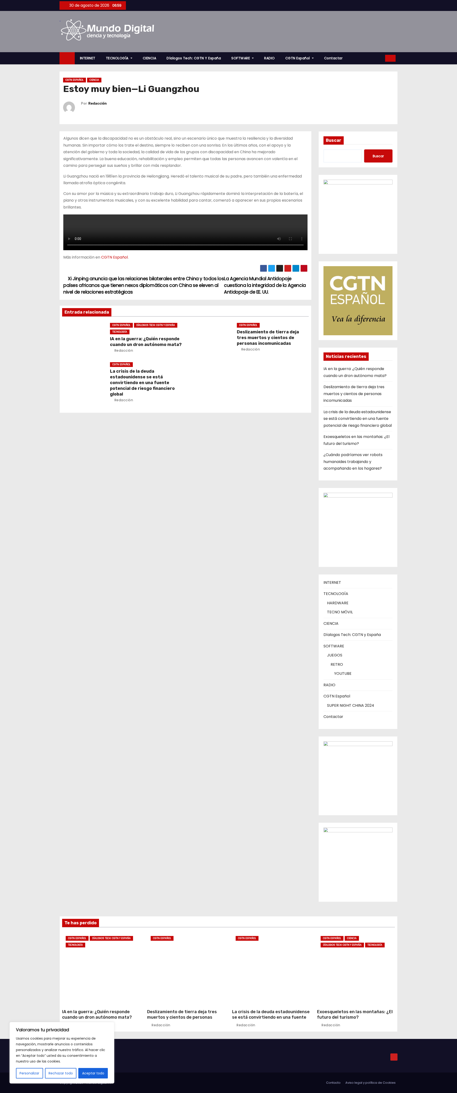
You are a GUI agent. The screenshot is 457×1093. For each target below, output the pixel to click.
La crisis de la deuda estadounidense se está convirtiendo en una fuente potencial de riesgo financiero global (142, 383)
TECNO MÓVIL (340, 612)
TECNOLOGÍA (118, 58)
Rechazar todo (61, 1073)
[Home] (67, 58)
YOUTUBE (343, 673)
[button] (379, 58)
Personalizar (29, 1073)
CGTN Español (298, 58)
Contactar (333, 58)
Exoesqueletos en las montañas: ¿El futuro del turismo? (355, 1014)
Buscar (333, 140)
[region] (62, 1052)
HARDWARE (337, 603)
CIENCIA (149, 58)
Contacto (333, 1082)
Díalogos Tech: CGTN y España (194, 58)
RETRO (337, 664)
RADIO (269, 58)
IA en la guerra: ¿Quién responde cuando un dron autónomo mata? (146, 341)
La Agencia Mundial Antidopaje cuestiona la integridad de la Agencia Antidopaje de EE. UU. (265, 285)
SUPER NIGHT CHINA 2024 (350, 705)
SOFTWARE (241, 58)
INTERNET (87, 58)
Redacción (97, 104)
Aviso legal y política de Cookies (370, 1082)
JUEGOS (334, 655)
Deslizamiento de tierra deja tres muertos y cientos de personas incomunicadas (268, 337)
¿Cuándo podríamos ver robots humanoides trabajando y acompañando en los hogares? (352, 461)
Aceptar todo (93, 1073)
